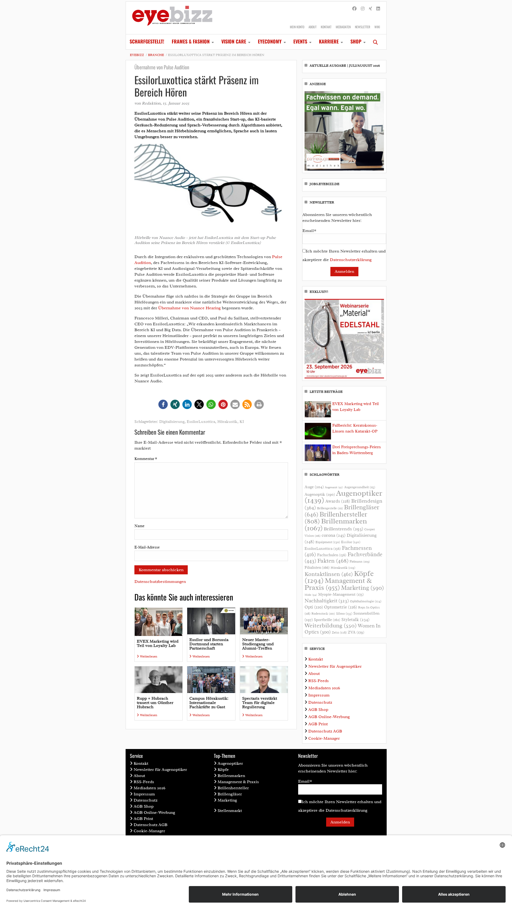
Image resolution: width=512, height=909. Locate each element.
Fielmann (360, 561)
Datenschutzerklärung (351, 259)
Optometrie (340, 607)
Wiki (377, 27)
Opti (314, 607)
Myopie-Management (341, 594)
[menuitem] (147, 41)
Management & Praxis (338, 584)
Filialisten (317, 567)
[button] (163, 404)
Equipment (327, 542)
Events (300, 41)
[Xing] (370, 9)
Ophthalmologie (365, 601)
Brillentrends (343, 529)
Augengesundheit (359, 487)
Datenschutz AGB (325, 731)
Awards (337, 501)
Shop (355, 41)
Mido (311, 594)
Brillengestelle (330, 508)
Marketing (362, 588)
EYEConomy (270, 41)
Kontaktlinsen (329, 574)
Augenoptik (320, 494)
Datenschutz (320, 702)
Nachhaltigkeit (327, 601)
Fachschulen (331, 554)
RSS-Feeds (318, 680)
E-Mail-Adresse (147, 547)
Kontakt (326, 27)
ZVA (356, 632)
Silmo (344, 613)
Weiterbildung (331, 625)
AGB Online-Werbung (329, 716)
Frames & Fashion (191, 41)
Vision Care (233, 41)
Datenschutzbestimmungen (160, 581)
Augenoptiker (343, 496)
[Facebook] (354, 9)
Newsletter (362, 27)
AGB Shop (318, 709)
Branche (156, 55)
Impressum (319, 695)
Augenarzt (334, 487)
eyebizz (137, 55)
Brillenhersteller (233, 788)
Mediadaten (343, 27)
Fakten (333, 560)
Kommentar (145, 458)
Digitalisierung (172, 421)
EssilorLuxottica (201, 421)
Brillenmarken (336, 524)
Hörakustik (227, 421)
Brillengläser (230, 794)
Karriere (329, 41)
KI (241, 421)
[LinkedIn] (378, 9)
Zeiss (339, 632)
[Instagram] (363, 9)
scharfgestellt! (147, 41)
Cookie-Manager (324, 738)
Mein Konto (297, 27)
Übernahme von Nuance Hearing (189, 308)
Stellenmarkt (230, 810)
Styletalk (355, 619)
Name (139, 526)
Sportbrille (327, 619)
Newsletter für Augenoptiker (335, 666)
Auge (314, 487)
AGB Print (318, 724)
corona (334, 535)
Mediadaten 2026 (324, 688)
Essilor (350, 542)
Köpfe (223, 769)
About (313, 27)
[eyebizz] (172, 18)
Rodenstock (323, 614)
